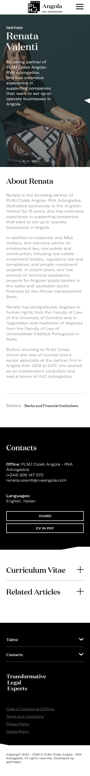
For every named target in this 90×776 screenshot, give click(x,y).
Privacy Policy (17, 724)
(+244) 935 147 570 (25, 475)
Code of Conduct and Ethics (30, 709)
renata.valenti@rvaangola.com (36, 480)
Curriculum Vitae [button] (36, 569)
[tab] (45, 569)
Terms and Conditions (25, 716)
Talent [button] (12, 639)
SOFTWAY (13, 762)
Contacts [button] (14, 654)
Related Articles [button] (33, 591)
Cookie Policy (17, 731)
